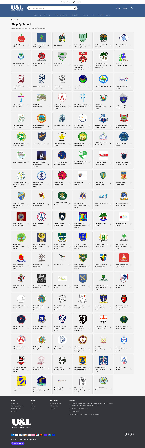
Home (13, 20)
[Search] (75, 8)
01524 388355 (76, 411)
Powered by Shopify (29, 439)
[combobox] (52, 8)
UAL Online (19, 439)
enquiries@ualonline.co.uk (80, 408)
